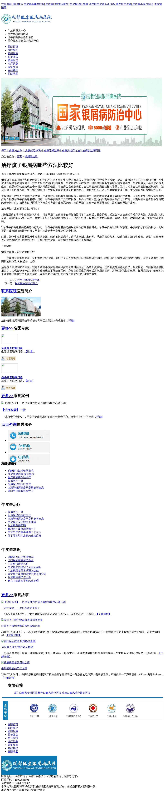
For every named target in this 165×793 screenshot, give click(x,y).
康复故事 (13, 67)
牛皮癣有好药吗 (17, 525)
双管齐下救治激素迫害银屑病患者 (20, 626)
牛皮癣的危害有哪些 (57, 4)
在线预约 (13, 70)
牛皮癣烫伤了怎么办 (19, 577)
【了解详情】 (103, 614)
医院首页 (13, 46)
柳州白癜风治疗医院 (49, 692)
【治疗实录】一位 (13, 410)
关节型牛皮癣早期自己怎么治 (24, 532)
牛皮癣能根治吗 (50, 150)
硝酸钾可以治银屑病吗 (21, 470)
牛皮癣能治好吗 (32, 150)
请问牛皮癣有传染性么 (21, 491)
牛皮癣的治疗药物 (90, 150)
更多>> (7, 328)
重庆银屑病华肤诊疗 (19, 477)
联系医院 (9, 291)
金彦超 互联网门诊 (12, 348)
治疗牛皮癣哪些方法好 (28, 280)
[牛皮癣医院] (26, 25)
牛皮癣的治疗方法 (69, 150)
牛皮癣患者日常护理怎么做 (23, 570)
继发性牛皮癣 (123, 4)
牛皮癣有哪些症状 (34, 4)
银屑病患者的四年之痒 (14, 668)
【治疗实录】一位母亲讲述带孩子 (20, 608)
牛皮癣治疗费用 (79, 4)
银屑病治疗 (31, 156)
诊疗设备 (13, 63)
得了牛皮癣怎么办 (11, 150)
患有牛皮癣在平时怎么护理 (23, 580)
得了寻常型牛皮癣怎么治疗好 (24, 535)
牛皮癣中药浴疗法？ (26, 283)
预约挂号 (18, 4)
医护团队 (13, 56)
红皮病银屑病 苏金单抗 (21, 474)
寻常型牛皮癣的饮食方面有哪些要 (27, 574)
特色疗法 (13, 60)
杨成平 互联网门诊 (12, 377)
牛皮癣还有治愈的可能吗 (22, 522)
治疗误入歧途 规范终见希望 (17, 647)
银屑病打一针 (15, 480)
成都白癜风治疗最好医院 (76, 692)
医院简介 (13, 50)
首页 (19, 156)
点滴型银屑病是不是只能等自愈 (26, 487)
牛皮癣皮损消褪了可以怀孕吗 (24, 567)
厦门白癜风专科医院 (25, 692)
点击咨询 (9, 424)
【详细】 (29, 351)
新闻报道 (13, 53)
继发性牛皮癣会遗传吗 (102, 4)
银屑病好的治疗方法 (19, 484)
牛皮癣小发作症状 (142, 4)
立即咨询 (6, 4)
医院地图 (13, 73)
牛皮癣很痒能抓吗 (18, 563)
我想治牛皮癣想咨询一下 (22, 528)
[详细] (71, 320)
